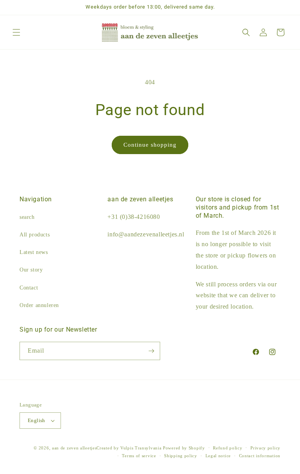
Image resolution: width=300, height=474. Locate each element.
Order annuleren (39, 305)
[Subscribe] (151, 351)
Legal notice (218, 455)
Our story (31, 270)
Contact (29, 288)
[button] (16, 32)
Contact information (259, 455)
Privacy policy (265, 448)
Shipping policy (180, 455)
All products (35, 235)
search (27, 217)
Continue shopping (150, 145)
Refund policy (227, 448)
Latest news (34, 252)
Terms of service (139, 455)
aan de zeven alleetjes (74, 448)
